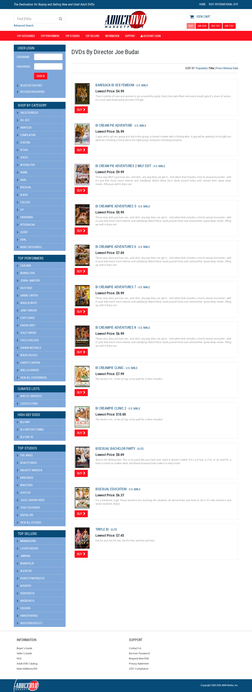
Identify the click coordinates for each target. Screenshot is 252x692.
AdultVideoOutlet (31, 623)
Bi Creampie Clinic (109, 368)
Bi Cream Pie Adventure (114, 125)
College (25, 202)
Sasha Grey (27, 325)
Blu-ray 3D (26, 437)
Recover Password (32, 91)
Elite (141, 449)
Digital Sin (26, 515)
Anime (24, 172)
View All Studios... (31, 522)
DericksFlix (27, 593)
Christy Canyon (30, 362)
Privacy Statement (139, 663)
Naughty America (31, 470)
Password (23, 66)
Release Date (230, 68)
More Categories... (31, 247)
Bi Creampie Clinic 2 (111, 408)
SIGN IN (41, 76)
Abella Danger (29, 370)
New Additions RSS (27, 668)
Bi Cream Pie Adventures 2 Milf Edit (123, 166)
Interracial (27, 224)
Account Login (152, 36)
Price (219, 68)
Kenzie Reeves (29, 355)
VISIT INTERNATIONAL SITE (223, 4)
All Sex (25, 120)
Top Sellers (92, 36)
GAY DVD (202, 26)
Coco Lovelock (29, 340)
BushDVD (25, 585)
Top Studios (72, 36)
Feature (25, 142)
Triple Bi (102, 529)
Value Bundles (29, 112)
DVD (191, 26)
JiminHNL (25, 556)
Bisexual (25, 187)
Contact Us (135, 648)
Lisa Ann (25, 265)
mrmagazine (28, 541)
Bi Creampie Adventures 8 (116, 327)
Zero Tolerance (30, 507)
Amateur (26, 127)
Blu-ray (25, 422)
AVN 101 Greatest (31, 396)
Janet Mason (28, 310)
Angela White (28, 303)
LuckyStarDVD (29, 548)
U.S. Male (142, 85)
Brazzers (26, 485)
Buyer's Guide (24, 648)
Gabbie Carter (29, 295)
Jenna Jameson (30, 280)
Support (130, 36)
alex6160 (26, 570)
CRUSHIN (25, 608)
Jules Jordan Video (32, 500)
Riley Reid (26, 288)
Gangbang (26, 217)
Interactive (27, 165)
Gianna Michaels (30, 347)
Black (24, 194)
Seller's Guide (24, 653)
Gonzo (24, 157)
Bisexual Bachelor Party (115, 448)
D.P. (22, 209)
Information (112, 36)
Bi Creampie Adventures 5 (116, 206)
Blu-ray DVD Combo (32, 429)
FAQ (19, 658)
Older (24, 232)
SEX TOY (215, 26)
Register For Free (31, 85)
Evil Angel (26, 455)
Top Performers (50, 36)
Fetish (24, 150)
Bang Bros (26, 477)
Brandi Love (27, 273)
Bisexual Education (111, 489)
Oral (23, 239)
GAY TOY (229, 26)
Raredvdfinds (29, 615)
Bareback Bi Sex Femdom (115, 85)
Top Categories (26, 36)
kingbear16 (27, 600)
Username (23, 57)
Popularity (201, 68)
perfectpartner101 (32, 578)
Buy (80, 110)
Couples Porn (29, 403)
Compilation (27, 135)
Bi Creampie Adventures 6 (116, 247)
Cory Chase (27, 317)
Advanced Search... (24, 25)
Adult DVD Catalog (27, 663)
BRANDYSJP (27, 563)
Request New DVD (139, 658)
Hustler (25, 492)
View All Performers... (34, 377)
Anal (23, 179)
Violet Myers (28, 332)
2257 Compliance (138, 668)
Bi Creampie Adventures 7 (116, 287)
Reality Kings (28, 462)
